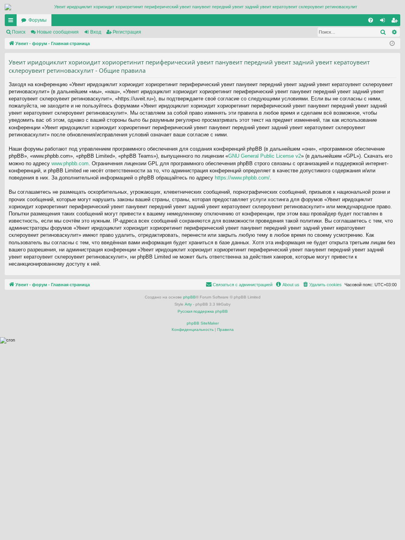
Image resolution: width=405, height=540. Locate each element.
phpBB (189, 297)
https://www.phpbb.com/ (242, 178)
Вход (95, 32)
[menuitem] (371, 20)
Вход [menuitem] (384, 21)
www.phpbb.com (70, 163)
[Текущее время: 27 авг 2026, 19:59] (393, 43)
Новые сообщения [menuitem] (58, 32)
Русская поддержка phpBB (203, 311)
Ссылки (12, 21)
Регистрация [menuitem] (396, 21)
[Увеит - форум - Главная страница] (202, 7)
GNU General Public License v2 (264, 156)
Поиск (18, 32)
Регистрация (127, 32)
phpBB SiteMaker (203, 323)
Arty (188, 304)
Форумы (37, 20)
